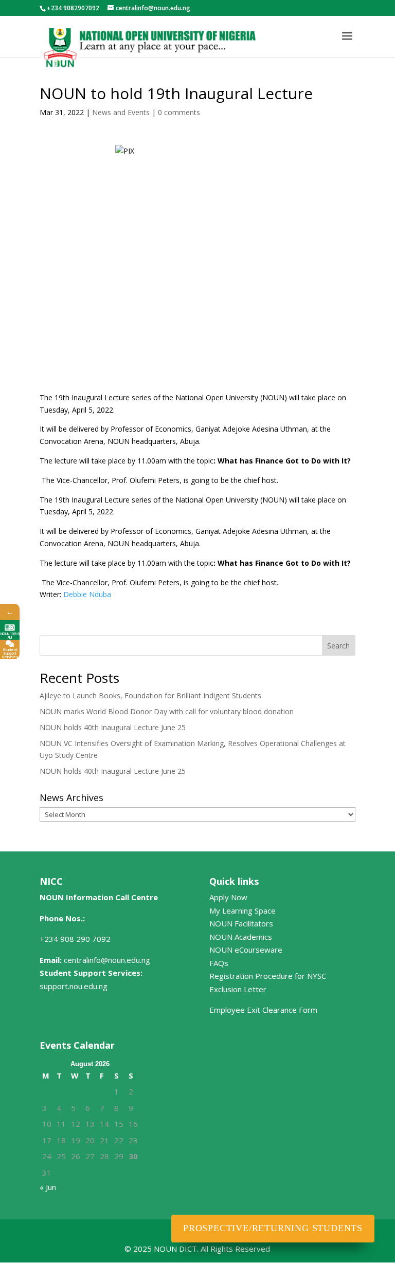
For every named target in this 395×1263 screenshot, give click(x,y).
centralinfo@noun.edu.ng (107, 960)
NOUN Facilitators (241, 923)
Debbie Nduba (87, 594)
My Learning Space (242, 910)
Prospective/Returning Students (273, 1228)
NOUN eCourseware (245, 949)
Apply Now (228, 897)
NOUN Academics (240, 937)
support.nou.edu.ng (73, 986)
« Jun (48, 1187)
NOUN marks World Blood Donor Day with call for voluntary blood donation (167, 711)
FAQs (218, 963)
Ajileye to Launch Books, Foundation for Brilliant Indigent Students (150, 695)
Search (338, 646)
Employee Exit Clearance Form (263, 1010)
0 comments (179, 112)
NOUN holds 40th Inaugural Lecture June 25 (113, 727)
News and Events (121, 112)
